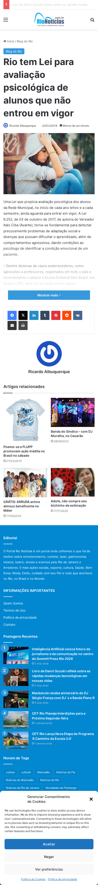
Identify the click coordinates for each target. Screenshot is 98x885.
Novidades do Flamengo (61, 787)
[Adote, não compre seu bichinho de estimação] (73, 482)
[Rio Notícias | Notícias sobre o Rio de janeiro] (49, 19)
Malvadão (43, 772)
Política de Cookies (33, 879)
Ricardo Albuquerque (22, 125)
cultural (26, 772)
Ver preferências (49, 869)
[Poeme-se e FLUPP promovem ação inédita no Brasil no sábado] (25, 420)
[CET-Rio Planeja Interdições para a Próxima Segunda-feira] (15, 719)
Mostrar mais (48, 295)
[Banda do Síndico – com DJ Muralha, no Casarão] (73, 412)
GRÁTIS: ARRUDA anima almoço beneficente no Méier (21, 506)
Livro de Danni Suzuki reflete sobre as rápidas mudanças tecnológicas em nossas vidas (61, 676)
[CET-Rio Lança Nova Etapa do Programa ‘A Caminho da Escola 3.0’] (15, 740)
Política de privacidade (62, 879)
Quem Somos (13, 603)
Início (10, 41)
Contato (9, 624)
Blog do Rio (25, 41)
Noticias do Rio (49, 780)
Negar (49, 857)
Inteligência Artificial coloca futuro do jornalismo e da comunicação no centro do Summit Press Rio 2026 (62, 654)
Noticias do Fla (65, 772)
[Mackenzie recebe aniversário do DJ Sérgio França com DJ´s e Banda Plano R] (15, 699)
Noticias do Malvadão (20, 780)
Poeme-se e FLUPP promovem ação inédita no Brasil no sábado (24, 451)
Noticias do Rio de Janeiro (22, 787)
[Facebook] (12, 315)
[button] (91, 799)
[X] (23, 315)
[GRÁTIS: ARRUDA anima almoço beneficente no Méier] (25, 482)
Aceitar (49, 844)
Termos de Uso (14, 610)
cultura (10, 772)
